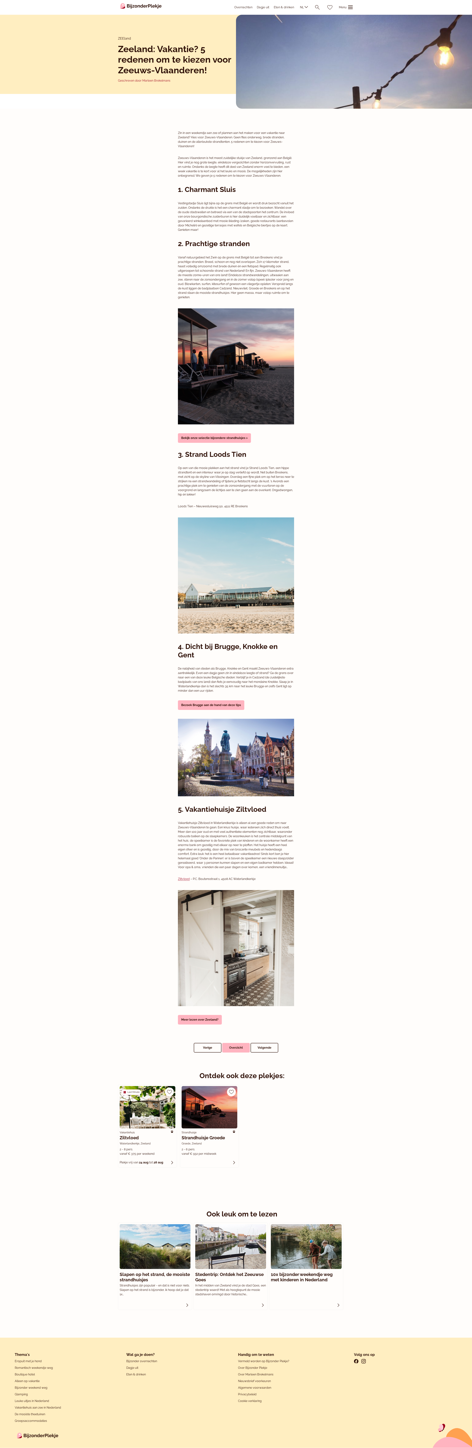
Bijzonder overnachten (141, 1361)
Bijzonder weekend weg (31, 1387)
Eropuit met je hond (28, 1361)
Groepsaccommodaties (31, 1421)
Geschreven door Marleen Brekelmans (144, 80)
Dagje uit (263, 7)
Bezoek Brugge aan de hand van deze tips (211, 705)
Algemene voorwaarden (254, 1387)
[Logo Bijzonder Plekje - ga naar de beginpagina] (141, 7)
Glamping (21, 1394)
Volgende (264, 1047)
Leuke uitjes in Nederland (32, 1401)
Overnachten (243, 7)
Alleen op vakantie (27, 1381)
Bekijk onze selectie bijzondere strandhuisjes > (214, 438)
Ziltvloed (184, 879)
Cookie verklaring (250, 1401)
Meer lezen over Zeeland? (199, 1019)
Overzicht (236, 1047)
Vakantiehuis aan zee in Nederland (38, 1407)
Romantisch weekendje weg (34, 1368)
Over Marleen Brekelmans (255, 1374)
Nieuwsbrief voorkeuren (254, 1381)
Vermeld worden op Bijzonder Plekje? (263, 1361)
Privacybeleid (247, 1394)
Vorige (207, 1047)
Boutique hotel (25, 1374)
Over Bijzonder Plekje (252, 1368)
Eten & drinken (284, 7)
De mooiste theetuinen (30, 1414)
